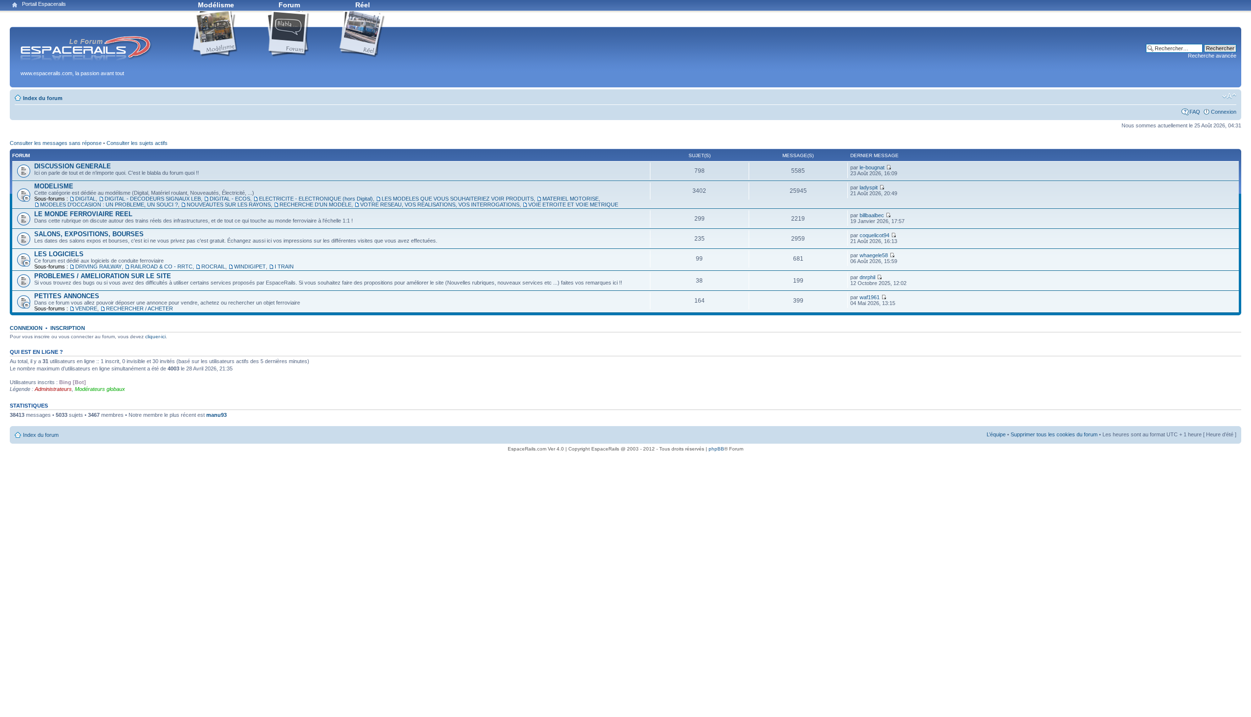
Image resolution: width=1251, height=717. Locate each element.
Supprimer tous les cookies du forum (1054, 434)
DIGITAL (85, 199)
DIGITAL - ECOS (230, 199)
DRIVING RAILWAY (98, 266)
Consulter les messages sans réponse (56, 143)
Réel (362, 5)
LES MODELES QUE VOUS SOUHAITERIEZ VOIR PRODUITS (458, 199)
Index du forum (43, 98)
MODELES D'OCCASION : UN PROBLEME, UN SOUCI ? (109, 204)
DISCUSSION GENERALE (72, 166)
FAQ (1194, 112)
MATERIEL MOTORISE (570, 199)
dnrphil (867, 277)
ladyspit (869, 187)
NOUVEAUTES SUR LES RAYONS (229, 204)
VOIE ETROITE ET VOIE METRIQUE (573, 204)
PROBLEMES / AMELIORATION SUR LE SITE (102, 276)
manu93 (216, 415)
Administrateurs (53, 389)
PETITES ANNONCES (66, 296)
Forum (289, 5)
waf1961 (870, 297)
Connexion (1223, 112)
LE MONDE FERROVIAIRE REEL (83, 214)
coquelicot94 (874, 235)
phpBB (716, 448)
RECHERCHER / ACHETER (139, 308)
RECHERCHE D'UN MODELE (315, 204)
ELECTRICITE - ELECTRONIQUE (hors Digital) (316, 199)
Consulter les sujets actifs (137, 143)
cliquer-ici (155, 336)
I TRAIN (284, 266)
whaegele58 (874, 255)
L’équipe (996, 434)
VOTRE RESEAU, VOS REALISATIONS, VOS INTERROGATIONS (439, 204)
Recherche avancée (1212, 56)
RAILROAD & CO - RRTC (161, 266)
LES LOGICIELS (59, 254)
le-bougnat (872, 167)
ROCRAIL (213, 266)
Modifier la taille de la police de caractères (1229, 96)
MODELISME (53, 186)
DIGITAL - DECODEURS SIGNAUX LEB (153, 199)
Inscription (67, 328)
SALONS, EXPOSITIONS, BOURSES (89, 234)
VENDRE (86, 308)
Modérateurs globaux (100, 389)
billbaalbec (872, 215)
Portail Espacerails (44, 4)
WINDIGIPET (250, 266)
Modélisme (216, 5)
